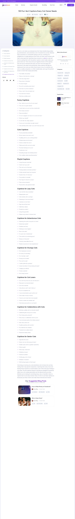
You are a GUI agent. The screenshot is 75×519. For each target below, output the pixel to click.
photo (45, 58)
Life (65, 80)
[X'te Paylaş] (10, 80)
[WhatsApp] (68, 64)
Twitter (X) (60, 72)
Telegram (60, 75)
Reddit (59, 83)
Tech (67, 88)
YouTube (60, 80)
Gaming (67, 72)
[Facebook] (65, 64)
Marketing (65, 78)
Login (71, 5)
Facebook (66, 83)
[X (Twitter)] (61, 64)
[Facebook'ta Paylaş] (7, 80)
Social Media (61, 88)
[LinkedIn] (63, 64)
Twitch (59, 78)
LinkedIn (66, 75)
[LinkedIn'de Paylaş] (13, 80)
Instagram (60, 86)
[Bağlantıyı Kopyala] (3, 80)
